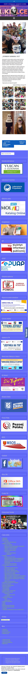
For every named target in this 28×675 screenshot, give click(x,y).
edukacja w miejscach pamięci (10, 547)
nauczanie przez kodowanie (10, 563)
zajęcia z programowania (9, 581)
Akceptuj (4, 672)
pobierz (4, 604)
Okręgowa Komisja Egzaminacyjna (13, 662)
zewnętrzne (7, 593)
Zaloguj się (4, 629)
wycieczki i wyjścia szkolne (8, 585)
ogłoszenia (4, 538)
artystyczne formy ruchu (9, 557)
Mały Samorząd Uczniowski (8, 605)
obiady (3, 602)
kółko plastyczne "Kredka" (9, 573)
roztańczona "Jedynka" (7, 597)
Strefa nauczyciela (6, 640)
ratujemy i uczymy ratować (10, 548)
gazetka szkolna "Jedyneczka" (9, 590)
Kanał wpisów (5, 630)
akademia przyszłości (11, 552)
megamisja (8, 554)
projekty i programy (6, 543)
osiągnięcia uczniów (10, 594)
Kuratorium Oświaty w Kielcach (12, 660)
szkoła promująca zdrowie (10, 550)
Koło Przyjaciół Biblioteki (9, 569)
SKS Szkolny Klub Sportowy (10, 542)
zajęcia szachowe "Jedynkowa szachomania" (14, 577)
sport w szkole (5, 540)
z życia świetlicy (5, 588)
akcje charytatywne (6, 586)
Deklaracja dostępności (7, 642)
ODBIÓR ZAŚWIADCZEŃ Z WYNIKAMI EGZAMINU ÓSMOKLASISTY (15, 4)
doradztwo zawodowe (7, 601)
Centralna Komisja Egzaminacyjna (13, 661)
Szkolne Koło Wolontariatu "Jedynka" (10, 582)
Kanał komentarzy (6, 632)
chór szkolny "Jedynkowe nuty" (11, 570)
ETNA (5, 598)
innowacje (4, 555)
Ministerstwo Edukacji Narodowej (13, 658)
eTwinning (4, 608)
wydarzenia (4, 539)
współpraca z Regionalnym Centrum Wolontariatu (13, 609)
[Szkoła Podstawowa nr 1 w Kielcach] (14, 10)
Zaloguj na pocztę (6, 639)
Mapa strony (5, 643)
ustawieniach (17, 670)
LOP (5, 566)
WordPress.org (5, 633)
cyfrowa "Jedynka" (8, 544)
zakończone (7, 551)
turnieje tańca (7, 600)
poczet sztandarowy (6, 584)
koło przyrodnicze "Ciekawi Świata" (11, 571)
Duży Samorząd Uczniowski (8, 606)
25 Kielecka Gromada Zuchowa (11, 567)
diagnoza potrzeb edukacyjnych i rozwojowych (14, 546)
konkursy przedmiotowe (7, 592)
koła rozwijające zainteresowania (9, 565)
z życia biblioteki (5, 589)
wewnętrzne (7, 596)
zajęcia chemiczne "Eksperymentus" (12, 574)
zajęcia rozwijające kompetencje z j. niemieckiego (15, 575)
